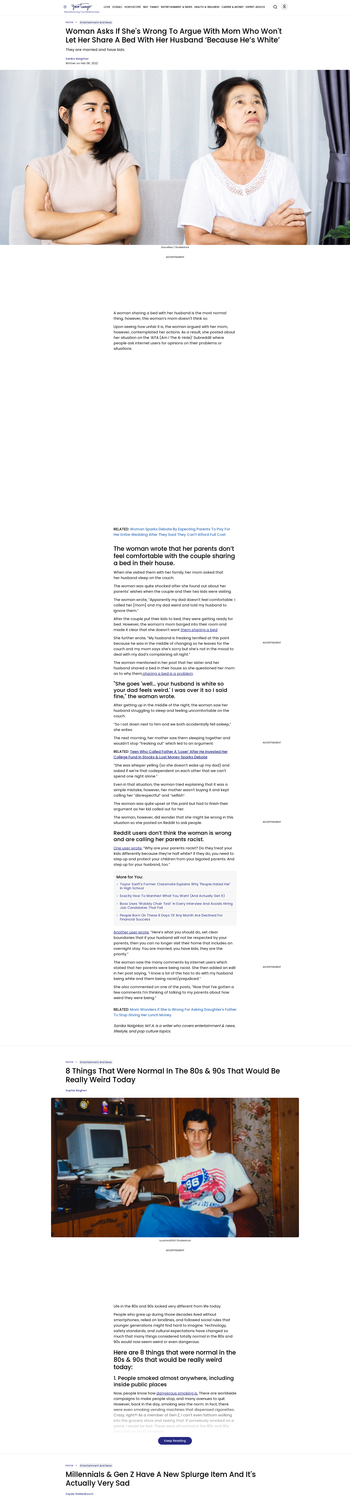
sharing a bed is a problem (167, 673)
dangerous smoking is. (177, 1393)
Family (154, 7)
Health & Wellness (206, 7)
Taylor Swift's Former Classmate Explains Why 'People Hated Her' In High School (175, 886)
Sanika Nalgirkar (77, 59)
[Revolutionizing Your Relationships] (82, 6)
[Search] (274, 6)
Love (107, 7)
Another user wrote (131, 932)
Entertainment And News (96, 22)
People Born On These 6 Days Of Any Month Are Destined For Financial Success (171, 917)
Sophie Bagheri (76, 1090)
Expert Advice (255, 7)
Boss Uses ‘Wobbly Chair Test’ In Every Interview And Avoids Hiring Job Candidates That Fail (176, 906)
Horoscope (133, 7)
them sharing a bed (199, 629)
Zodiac (117, 7)
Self (145, 7)
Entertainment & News (176, 7)
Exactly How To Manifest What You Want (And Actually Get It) (172, 896)
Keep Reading (175, 1441)
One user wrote (128, 848)
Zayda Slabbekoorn (80, 1494)
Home (69, 22)
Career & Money (232, 7)
